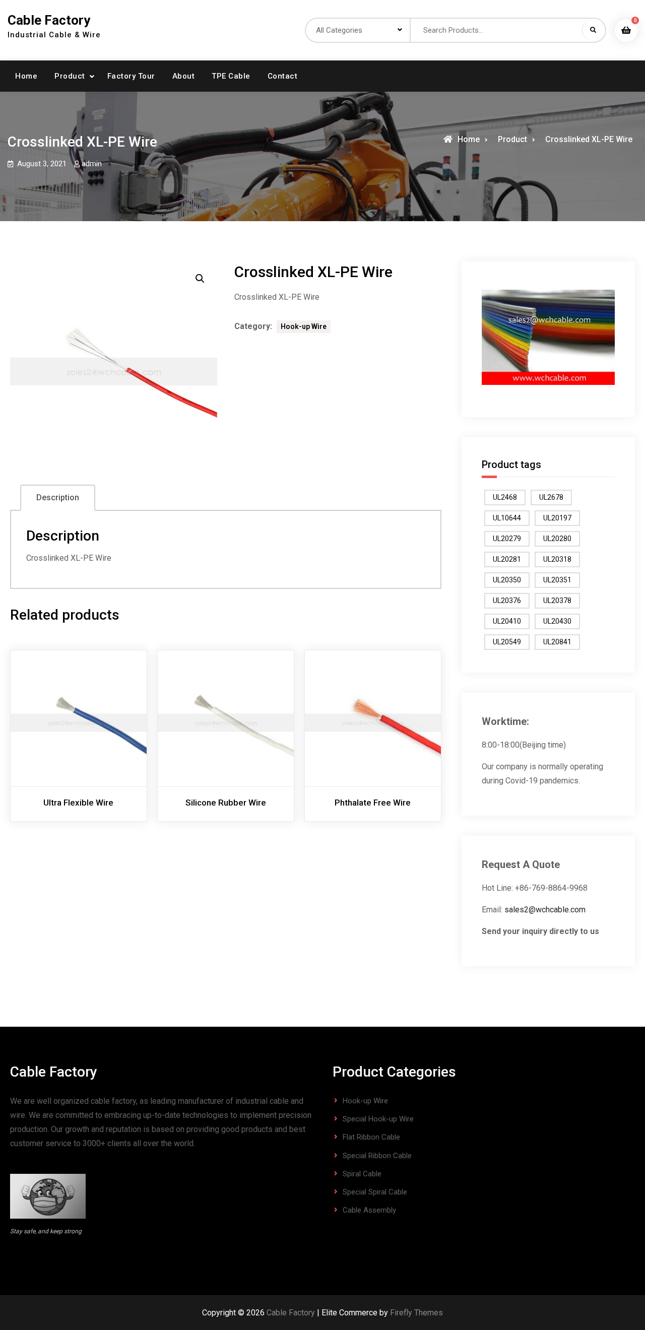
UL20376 (507, 600)
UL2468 (505, 497)
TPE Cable (231, 76)
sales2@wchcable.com (545, 909)
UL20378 (557, 600)
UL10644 (507, 518)
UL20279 (507, 539)
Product (69, 76)
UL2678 (551, 497)
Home (26, 76)
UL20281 (507, 559)
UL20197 (557, 518)
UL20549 (507, 642)
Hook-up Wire (304, 326)
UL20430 (557, 621)
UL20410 (507, 621)
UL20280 (557, 539)
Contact (283, 76)
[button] (200, 279)
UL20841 (557, 642)
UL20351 (557, 580)
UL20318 (557, 559)
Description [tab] (57, 497)
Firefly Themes (416, 1312)
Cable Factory (49, 20)
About (183, 76)
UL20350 (507, 580)
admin (92, 163)
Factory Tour (131, 76)
